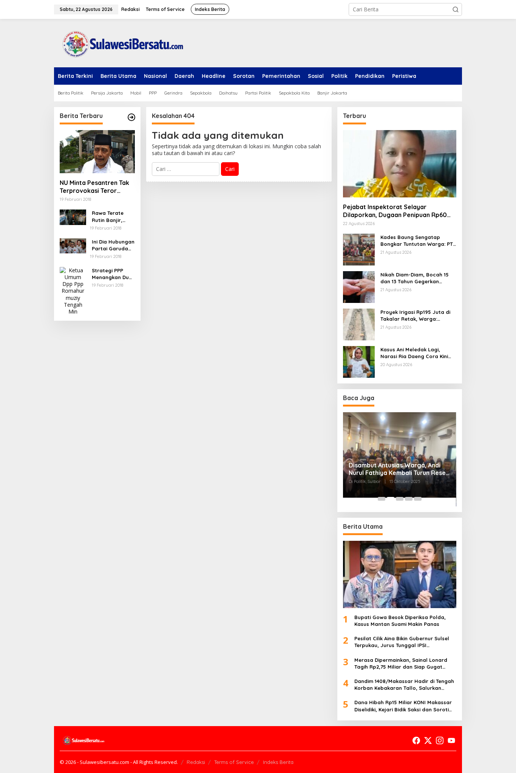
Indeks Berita (278, 762)
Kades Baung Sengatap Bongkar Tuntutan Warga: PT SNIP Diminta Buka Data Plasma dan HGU (416, 240)
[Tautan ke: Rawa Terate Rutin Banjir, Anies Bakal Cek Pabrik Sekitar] (73, 216)
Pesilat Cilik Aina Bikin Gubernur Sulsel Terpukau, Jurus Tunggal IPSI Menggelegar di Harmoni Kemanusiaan (403, 642)
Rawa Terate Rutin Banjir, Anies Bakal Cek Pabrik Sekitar (111, 216)
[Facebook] (416, 740)
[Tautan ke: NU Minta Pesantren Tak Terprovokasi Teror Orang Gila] (97, 151)
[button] (455, 9)
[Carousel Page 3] (399, 499)
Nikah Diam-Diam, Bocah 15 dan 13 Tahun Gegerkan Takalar (414, 278)
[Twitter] (428, 740)
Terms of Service (234, 762)
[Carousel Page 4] (408, 499)
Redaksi (196, 762)
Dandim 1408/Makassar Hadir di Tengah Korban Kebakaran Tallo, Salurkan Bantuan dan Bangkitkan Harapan (404, 684)
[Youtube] (451, 740)
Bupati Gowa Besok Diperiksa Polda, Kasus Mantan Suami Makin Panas (400, 620)
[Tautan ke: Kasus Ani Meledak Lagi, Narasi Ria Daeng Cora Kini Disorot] (359, 361)
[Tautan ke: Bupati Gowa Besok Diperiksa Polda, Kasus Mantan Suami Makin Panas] (399, 574)
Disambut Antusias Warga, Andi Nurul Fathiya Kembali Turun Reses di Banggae (399, 469)
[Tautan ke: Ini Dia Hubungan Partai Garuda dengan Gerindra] (73, 245)
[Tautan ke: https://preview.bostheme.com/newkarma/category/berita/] (131, 117)
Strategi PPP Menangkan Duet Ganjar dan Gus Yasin (113, 274)
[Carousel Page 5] (418, 499)
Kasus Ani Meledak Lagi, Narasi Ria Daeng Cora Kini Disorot (414, 353)
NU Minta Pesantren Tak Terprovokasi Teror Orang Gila (94, 187)
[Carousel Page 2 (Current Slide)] (390, 499)
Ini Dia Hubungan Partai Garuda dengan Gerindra (113, 245)
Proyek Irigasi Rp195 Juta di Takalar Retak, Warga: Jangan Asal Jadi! (415, 315)
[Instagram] (440, 740)
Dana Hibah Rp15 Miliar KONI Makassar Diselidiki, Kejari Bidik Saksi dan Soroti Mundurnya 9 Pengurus (403, 705)
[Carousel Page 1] (381, 499)
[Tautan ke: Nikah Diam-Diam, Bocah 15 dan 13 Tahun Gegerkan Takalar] (359, 286)
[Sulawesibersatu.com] (120, 42)
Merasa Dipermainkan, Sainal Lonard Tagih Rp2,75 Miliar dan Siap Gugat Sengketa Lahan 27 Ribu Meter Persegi (402, 663)
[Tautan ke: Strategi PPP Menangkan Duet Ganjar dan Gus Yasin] (73, 290)
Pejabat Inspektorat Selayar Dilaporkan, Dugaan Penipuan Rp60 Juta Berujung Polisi (395, 211)
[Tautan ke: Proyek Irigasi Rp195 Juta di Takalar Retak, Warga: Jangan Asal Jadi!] (359, 324)
